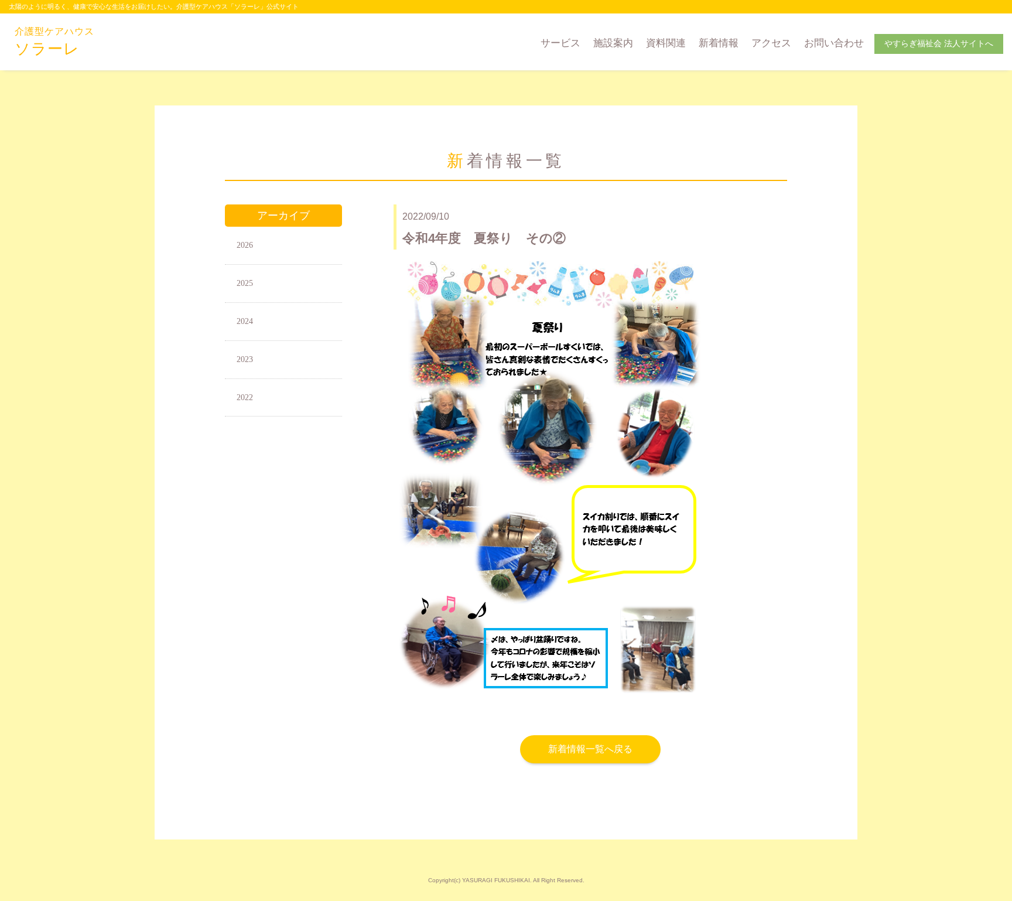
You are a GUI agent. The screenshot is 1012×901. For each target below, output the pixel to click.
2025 (245, 283)
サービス (560, 43)
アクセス (771, 43)
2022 (245, 397)
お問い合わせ (834, 43)
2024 (245, 321)
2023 (245, 359)
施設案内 (613, 43)
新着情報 (719, 43)
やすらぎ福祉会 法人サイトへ (938, 43)
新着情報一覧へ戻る (590, 749)
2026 (245, 245)
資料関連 (666, 43)
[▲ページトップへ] (989, 878)
